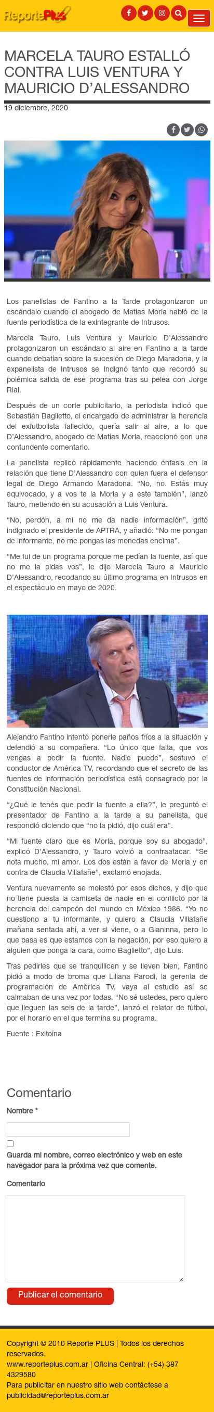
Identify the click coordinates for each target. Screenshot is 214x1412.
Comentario (26, 1184)
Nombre (22, 1111)
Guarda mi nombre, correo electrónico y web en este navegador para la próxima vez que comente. (94, 1161)
